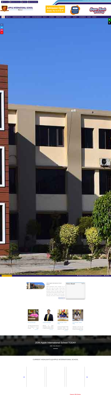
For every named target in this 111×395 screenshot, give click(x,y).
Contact (94, 16)
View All (83, 283)
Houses (89, 16)
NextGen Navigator (36, 16)
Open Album (36, 378)
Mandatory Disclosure (18, 16)
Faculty (45, 16)
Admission (68, 16)
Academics (27, 16)
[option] (36, 377)
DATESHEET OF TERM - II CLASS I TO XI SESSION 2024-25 (80, 275)
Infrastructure (60, 16)
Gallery (75, 16)
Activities (51, 16)
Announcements (6, 275)
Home (3, 16)
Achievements (82, 16)
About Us (8, 16)
